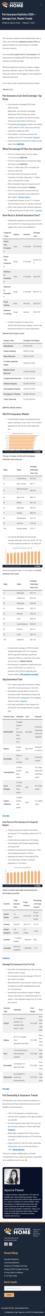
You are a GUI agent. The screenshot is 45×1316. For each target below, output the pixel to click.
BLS (11, 89)
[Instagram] (10, 1244)
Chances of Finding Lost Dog (15, 1266)
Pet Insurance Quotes (29, 674)
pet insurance (21, 124)
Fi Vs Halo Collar (10, 1276)
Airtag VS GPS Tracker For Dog (16, 1269)
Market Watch (24, 197)
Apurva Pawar (15, 23)
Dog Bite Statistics (11, 1259)
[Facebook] (6, 1244)
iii (34, 121)
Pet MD (6, 816)
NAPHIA (20, 144)
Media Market (18, 1150)
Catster (38, 210)
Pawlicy (36, 137)
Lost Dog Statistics (11, 1263)
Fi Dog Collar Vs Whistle (13, 1273)
